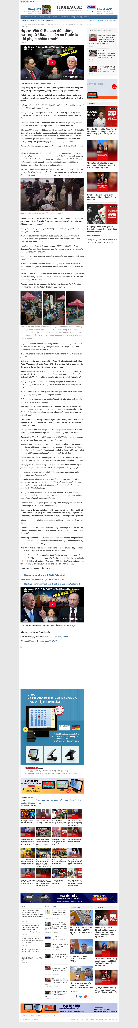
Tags (110, 30)
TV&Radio (65, 17)
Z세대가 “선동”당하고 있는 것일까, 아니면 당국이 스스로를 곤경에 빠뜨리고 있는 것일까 (32, 940)
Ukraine (24, 803)
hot (33, 800)
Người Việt (45, 800)
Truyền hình (75, 907)
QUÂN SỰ (52, 1015)
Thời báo (26, 1019)
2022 (26, 24)
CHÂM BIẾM (91, 103)
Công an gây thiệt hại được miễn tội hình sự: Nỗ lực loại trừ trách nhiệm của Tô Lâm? (56, 994)
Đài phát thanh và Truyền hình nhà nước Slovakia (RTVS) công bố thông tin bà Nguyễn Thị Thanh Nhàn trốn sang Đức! (56, 926)
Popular (97, 30)
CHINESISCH (49, 20)
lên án (37, 800)
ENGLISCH (25, 20)
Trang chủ (25, 17)
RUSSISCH (41, 20)
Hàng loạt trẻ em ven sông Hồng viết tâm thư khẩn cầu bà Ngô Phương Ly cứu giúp (56, 969)
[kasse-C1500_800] (52, 777)
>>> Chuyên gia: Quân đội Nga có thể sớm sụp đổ (42, 579)
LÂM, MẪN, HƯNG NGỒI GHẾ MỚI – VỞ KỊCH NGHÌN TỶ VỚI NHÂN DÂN (81, 985)
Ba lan (28, 800)
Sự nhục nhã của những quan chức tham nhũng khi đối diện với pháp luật (101, 197)
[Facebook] (77, 997)
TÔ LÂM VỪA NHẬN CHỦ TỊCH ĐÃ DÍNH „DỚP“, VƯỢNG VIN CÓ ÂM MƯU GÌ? (81, 931)
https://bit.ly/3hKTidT (48, 641)
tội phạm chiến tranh (59, 800)
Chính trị (34, 17)
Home (22, 24)
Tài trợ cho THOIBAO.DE (84, 17)
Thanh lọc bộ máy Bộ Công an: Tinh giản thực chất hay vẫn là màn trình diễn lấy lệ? (56, 957)
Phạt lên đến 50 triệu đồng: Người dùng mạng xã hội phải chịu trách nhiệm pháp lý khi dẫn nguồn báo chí (102, 132)
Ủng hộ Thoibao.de (40, 1)
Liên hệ (73, 17)
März (29, 24)
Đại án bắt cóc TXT (104, 9)
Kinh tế (42, 17)
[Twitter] (81, 997)
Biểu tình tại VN (34, 9)
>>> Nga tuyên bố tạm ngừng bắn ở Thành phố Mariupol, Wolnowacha (51, 584)
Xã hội (48, 17)
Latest (91, 30)
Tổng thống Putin (76, 800)
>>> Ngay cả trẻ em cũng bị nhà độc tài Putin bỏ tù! (43, 575)
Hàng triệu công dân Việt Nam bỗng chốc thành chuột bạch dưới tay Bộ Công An (102, 229)
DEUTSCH (33, 20)
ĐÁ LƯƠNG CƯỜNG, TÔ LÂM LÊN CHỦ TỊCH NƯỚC (80, 959)
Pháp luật (56, 17)
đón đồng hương (34, 803)
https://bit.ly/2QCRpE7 (59, 637)
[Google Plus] (86, 997)
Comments (104, 30)
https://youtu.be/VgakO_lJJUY (44, 83)
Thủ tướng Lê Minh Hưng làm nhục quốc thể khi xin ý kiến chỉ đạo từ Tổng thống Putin (101, 165)
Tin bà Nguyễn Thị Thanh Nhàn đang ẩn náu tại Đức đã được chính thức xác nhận (56, 913)
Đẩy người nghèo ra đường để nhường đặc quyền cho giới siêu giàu (60, 945)
